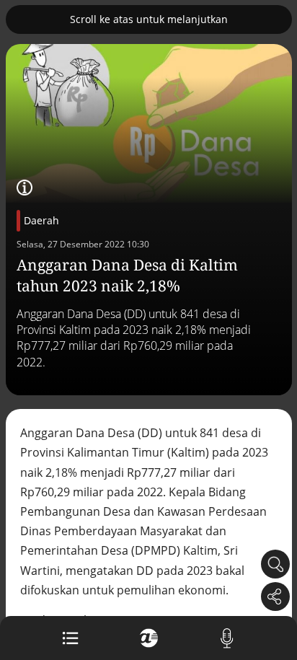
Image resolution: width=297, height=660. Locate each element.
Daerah (41, 220)
